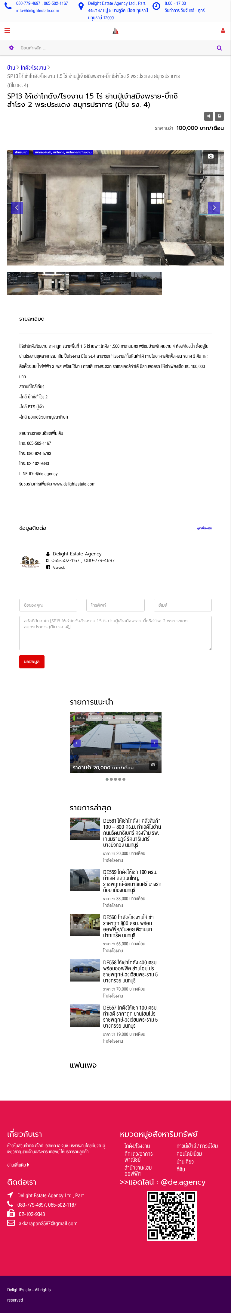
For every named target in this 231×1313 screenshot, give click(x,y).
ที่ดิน (181, 1169)
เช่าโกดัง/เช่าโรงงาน (123, 718)
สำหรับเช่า (81, 718)
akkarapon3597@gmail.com (48, 1223)
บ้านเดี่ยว (185, 1161)
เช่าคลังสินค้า (95, 718)
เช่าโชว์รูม (139, 718)
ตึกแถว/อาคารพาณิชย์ (139, 1156)
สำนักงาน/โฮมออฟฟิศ (138, 1170)
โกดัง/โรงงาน (137, 1146)
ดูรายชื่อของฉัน (204, 528)
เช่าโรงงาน (152, 718)
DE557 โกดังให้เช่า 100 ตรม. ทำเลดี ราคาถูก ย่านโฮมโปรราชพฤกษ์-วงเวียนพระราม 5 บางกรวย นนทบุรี (130, 1016)
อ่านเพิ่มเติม (17, 1165)
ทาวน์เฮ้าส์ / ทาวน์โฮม (197, 1146)
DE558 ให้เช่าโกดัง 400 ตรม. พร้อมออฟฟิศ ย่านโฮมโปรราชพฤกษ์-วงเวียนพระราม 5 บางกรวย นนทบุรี (130, 971)
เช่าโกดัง (108, 718)
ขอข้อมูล (32, 661)
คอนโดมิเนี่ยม (189, 1153)
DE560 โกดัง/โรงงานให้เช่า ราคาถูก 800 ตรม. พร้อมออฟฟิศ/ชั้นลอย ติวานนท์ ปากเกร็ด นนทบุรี (128, 926)
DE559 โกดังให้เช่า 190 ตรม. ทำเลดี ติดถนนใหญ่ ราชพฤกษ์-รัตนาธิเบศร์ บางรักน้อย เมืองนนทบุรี (132, 881)
